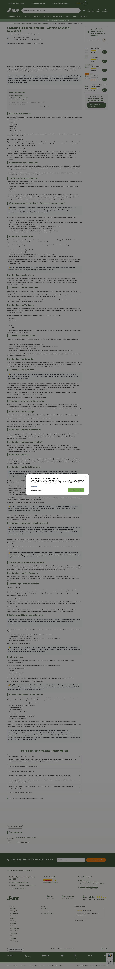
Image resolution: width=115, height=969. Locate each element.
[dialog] (57, 484)
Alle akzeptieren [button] (76, 490)
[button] (37, 490)
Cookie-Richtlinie (34, 486)
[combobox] (86, 476)
